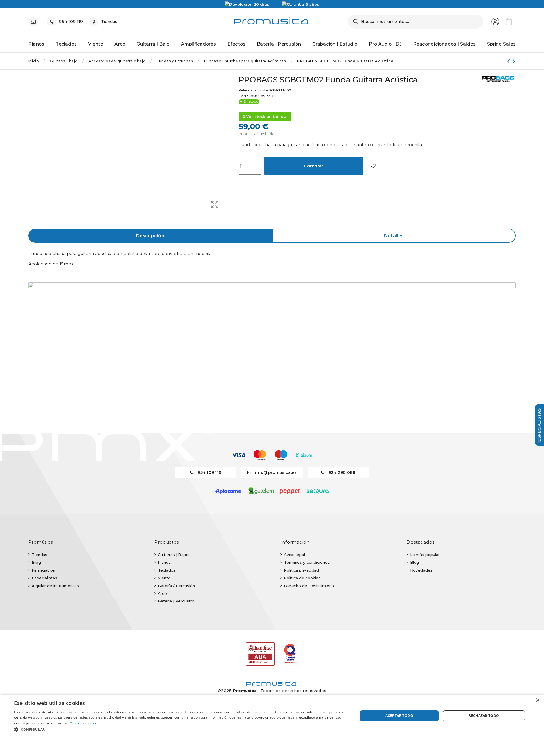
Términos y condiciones (307, 562)
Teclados (167, 570)
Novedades (421, 570)
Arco (162, 593)
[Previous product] (510, 61)
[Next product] (514, 61)
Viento (164, 578)
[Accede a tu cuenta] (495, 21)
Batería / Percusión (176, 585)
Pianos (164, 562)
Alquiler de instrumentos (55, 585)
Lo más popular (425, 554)
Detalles (394, 235)
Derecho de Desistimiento (310, 585)
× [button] (538, 700)
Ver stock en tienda (265, 116)
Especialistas (44, 578)
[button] (181, 729)
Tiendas (39, 554)
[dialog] (272, 716)
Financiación (43, 570)
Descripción (150, 235)
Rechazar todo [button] (484, 715)
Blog (36, 562)
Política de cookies (302, 578)
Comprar (314, 166)
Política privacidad (301, 570)
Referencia (248, 90)
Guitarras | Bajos (174, 554)
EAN (242, 96)
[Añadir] (373, 166)
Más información (83, 723)
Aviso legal (294, 554)
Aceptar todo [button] (399, 715)
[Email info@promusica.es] (34, 21)
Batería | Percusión (176, 601)
